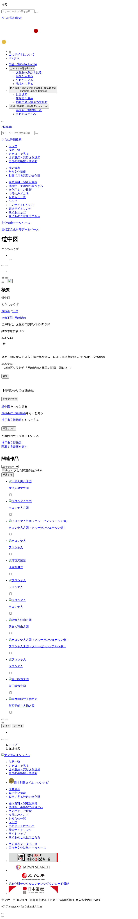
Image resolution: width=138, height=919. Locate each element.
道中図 (5, 406)
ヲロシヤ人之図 (19, 507)
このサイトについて (21, 54)
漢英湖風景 (16, 567)
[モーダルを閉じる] (2, 913)
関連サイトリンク (20, 208)
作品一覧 (23, 64)
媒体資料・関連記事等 (23, 182)
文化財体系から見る (29, 72)
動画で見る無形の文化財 (31, 102)
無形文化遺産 (24, 98)
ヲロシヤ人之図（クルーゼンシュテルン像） (37, 527)
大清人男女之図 (19, 488)
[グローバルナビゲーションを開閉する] (2, 121)
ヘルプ (13, 201)
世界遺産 (21, 94)
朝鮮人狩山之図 (19, 626)
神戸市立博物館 (11, 419)
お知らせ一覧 (17, 197)
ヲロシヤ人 (16, 547)
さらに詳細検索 (11, 17)
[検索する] (36, 12)
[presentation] (3, 470)
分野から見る (24, 80)
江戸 (15, 311)
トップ (13, 146)
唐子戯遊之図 (17, 685)
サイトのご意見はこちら (24, 216)
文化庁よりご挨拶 (20, 189)
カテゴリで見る (22, 68)
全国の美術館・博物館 (29, 106)
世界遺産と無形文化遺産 (33, 89)
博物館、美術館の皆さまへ (26, 185)
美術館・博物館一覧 (29, 110)
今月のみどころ (26, 114)
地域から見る (24, 83)
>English (14, 58)
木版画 (5, 311)
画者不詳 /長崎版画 (13, 317)
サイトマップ (17, 212)
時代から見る (24, 76)
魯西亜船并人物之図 (21, 705)
